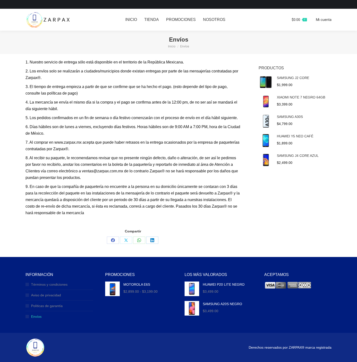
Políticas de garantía (47, 306)
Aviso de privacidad (46, 295)
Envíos (36, 316)
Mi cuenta (324, 20)
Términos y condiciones (49, 284)
